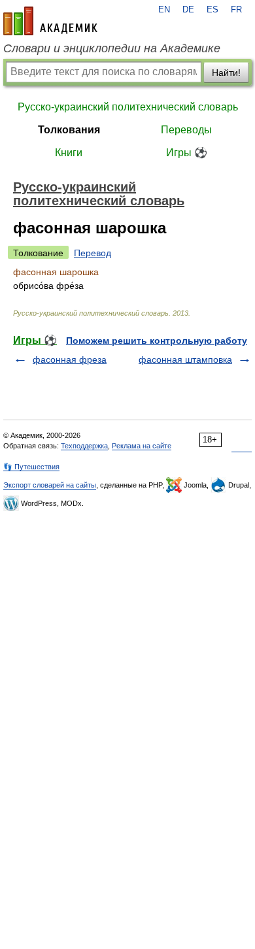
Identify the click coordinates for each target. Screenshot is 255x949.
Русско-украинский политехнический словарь (128, 106)
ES (212, 9)
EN (164, 9)
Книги (68, 152)
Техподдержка (84, 446)
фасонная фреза (70, 359)
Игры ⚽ (186, 152)
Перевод (92, 253)
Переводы (186, 129)
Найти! (226, 72)
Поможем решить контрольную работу (156, 340)
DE (188, 9)
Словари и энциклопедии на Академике (111, 48)
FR (236, 9)
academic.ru (50, 21)
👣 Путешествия (31, 467)
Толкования (69, 129)
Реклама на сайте (141, 446)
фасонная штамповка (185, 359)
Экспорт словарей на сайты (49, 485)
